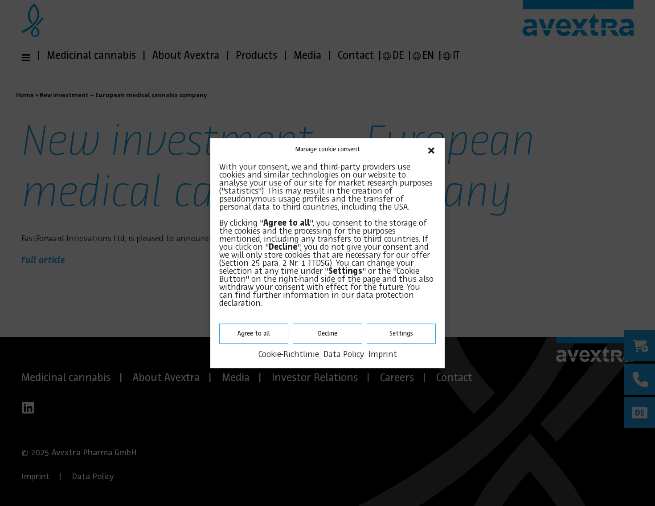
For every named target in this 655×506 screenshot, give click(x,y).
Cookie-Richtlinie (288, 355)
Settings (401, 334)
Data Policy (343, 355)
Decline (327, 334)
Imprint (382, 355)
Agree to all (253, 334)
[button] (431, 149)
